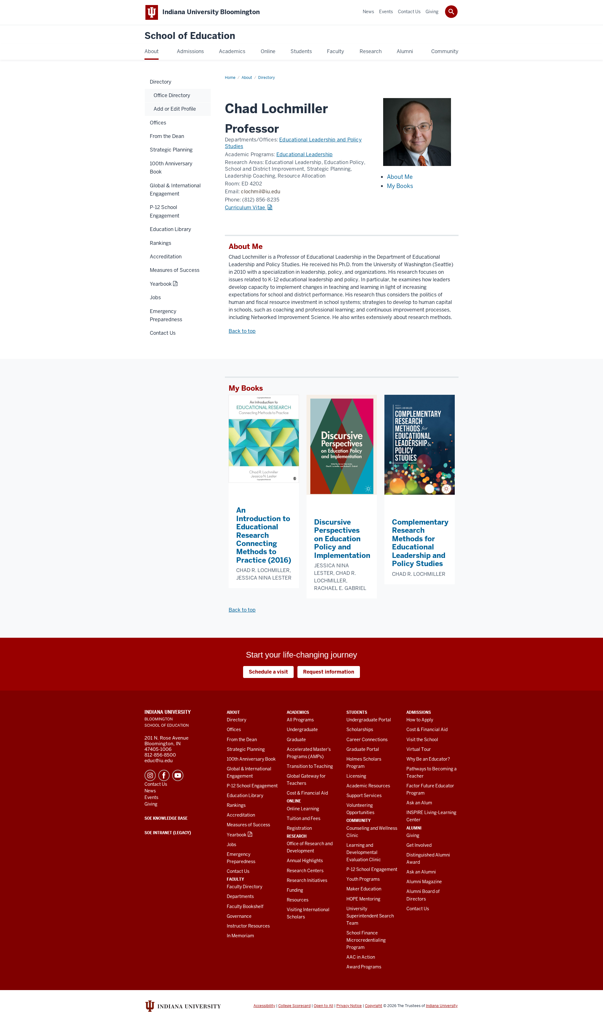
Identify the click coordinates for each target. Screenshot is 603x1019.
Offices (234, 729)
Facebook (164, 775)
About (233, 712)
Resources (297, 900)
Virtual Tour (418, 749)
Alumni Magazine (424, 881)
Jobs (231, 844)
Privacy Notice (349, 1005)
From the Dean (242, 739)
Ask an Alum (419, 803)
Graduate (296, 739)
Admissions (418, 712)
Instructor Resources (248, 926)
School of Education (189, 36)
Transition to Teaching (310, 766)
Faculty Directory (244, 887)
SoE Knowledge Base (165, 818)
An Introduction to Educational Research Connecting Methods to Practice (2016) (263, 535)
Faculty (235, 879)
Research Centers (305, 870)
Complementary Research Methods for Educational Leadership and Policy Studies (420, 542)
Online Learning (303, 809)
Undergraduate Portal (368, 720)
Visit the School (422, 739)
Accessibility (264, 1005)
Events (151, 797)
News (150, 791)
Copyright (373, 1005)
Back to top (242, 331)
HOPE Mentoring (363, 899)
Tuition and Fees (303, 818)
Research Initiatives (307, 880)
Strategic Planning (246, 749)
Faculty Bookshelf (245, 906)
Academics (298, 712)
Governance (239, 916)
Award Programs (363, 967)
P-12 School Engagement (252, 786)
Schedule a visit (268, 672)
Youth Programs (363, 879)
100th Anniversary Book (251, 759)
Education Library (245, 795)
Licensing (356, 776)
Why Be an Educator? (428, 759)
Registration (299, 828)
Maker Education (363, 889)
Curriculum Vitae (245, 207)
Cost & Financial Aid (307, 793)
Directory (236, 720)
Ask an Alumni (421, 872)
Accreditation (241, 815)
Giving (412, 835)
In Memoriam (240, 936)
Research (297, 836)
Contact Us (238, 871)
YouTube (177, 775)
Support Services (364, 795)
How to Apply (419, 720)
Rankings (236, 805)
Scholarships (359, 729)
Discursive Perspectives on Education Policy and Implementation (342, 538)
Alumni (413, 828)
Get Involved (419, 845)
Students (356, 712)
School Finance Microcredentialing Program (366, 940)
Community (358, 820)
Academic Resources (368, 786)
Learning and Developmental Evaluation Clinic (363, 852)
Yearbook (237, 835)
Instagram (150, 775)
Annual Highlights (305, 860)
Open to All (323, 1005)
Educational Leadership (304, 154)
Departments (240, 896)
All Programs (300, 720)
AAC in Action (360, 957)
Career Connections (367, 739)
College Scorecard (294, 1005)
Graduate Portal (362, 749)
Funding (295, 890)
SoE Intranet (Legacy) (167, 832)
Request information (328, 672)
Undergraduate (302, 729)
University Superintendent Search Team (370, 916)
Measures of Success (248, 825)
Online (294, 801)
